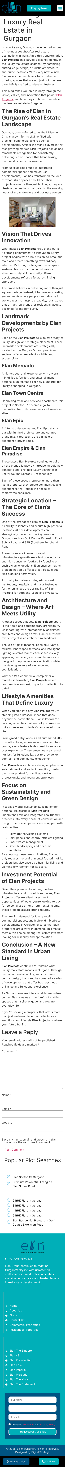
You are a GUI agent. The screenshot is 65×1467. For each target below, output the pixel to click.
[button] (60, 8)
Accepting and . (34, 1424)
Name (7, 1095)
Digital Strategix (40, 1452)
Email (6, 1108)
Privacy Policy (47, 1424)
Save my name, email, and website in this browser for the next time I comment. (29, 1141)
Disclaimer (28, 1424)
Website (7, 1122)
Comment (9, 1051)
